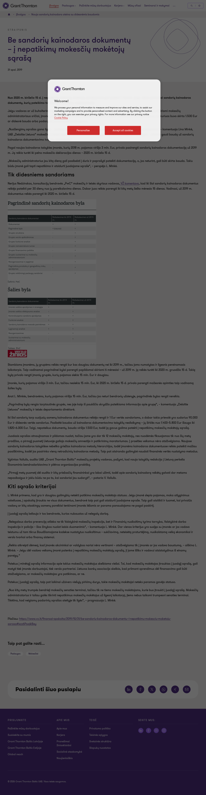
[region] (104, 110)
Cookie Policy (61, 117)
